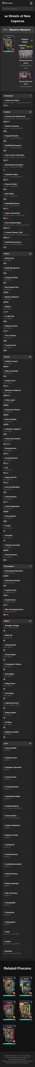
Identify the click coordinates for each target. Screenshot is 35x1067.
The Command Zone (26, 86)
